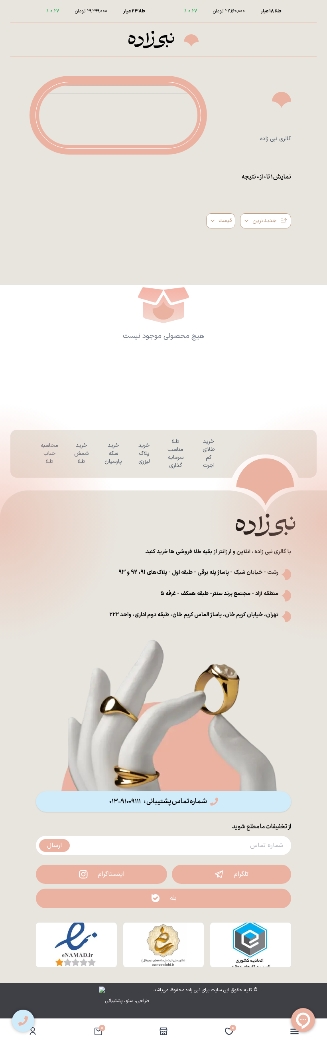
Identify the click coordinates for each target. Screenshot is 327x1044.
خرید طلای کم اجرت (209, 453)
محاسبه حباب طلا (49, 453)
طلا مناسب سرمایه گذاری (175, 453)
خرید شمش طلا (81, 453)
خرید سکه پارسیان (113, 453)
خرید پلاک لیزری (144, 453)
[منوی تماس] (23, 1021)
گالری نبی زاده (275, 139)
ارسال (54, 845)
